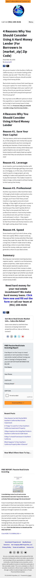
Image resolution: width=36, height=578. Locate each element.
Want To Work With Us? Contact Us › (18, 1)
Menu (31, 22)
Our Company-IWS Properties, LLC (21, 545)
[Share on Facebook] (4, 66)
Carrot (29, 575)
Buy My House (27, 542)
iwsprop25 (8, 62)
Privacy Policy (6, 547)
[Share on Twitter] (7, 66)
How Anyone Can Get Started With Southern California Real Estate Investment (15, 420)
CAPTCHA (8, 391)
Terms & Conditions (19, 547)
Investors (7, 545)
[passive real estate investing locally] (18, 483)
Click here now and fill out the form (18, 298)
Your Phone (8, 374)
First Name (8, 367)
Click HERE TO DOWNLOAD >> (11, 534)
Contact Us (30, 547)
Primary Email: (10, 384)
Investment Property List (13, 542)
